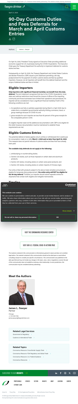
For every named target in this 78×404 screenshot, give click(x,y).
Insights (44, 381)
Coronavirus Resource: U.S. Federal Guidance (27, 357)
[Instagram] (65, 373)
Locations (60, 381)
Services (27, 381)
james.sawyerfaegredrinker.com (19, 318)
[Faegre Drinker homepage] (15, 6)
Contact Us (4, 392)
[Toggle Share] (14, 39)
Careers (69, 381)
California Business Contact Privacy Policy (46, 392)
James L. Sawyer (24, 49)
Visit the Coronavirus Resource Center (39, 232)
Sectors (36, 381)
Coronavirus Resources (20, 360)
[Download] (10, 39)
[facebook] (61, 373)
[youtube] (74, 373)
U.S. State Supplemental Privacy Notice (26, 392)
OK (57, 217)
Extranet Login (18, 385)
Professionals (17, 381)
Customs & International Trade (22, 338)
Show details (67, 211)
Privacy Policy (12, 392)
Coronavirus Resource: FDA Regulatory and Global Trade (30, 353)
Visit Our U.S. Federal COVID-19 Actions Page (39, 245)
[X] (70, 373)
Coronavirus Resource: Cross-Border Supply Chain (28, 350)
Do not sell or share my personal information (20, 217)
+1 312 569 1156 (13, 316)
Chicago (11, 314)
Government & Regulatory (21, 334)
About (52, 381)
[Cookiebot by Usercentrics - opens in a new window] (67, 185)
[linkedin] (56, 373)
